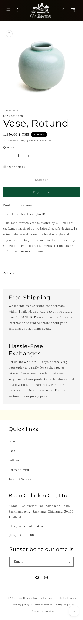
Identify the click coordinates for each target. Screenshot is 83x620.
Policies (14, 460)
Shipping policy (65, 604)
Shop (12, 450)
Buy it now (41, 192)
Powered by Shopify (44, 598)
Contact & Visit (19, 469)
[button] (8, 10)
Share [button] (11, 273)
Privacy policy (21, 604)
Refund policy (68, 598)
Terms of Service (20, 479)
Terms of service (42, 604)
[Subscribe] (68, 562)
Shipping (24, 140)
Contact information (43, 611)
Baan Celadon (24, 598)
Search (13, 441)
